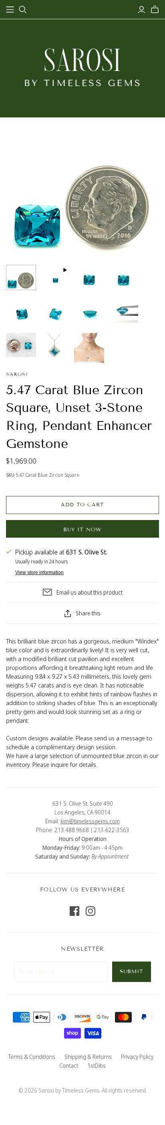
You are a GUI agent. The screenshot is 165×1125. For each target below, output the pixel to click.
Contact (68, 1065)
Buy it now (82, 529)
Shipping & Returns (88, 1056)
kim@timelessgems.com (90, 821)
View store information (39, 572)
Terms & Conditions (31, 1056)
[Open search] (23, 10)
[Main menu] (10, 10)
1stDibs (96, 1065)
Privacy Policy (137, 1056)
